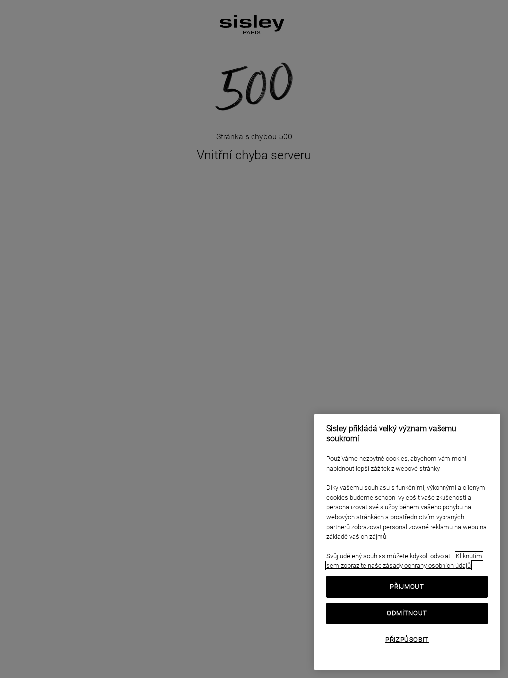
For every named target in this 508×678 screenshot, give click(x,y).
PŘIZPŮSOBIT (407, 639)
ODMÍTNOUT (407, 613)
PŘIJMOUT (407, 586)
